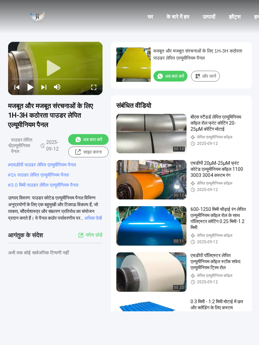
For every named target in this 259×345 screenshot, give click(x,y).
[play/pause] (30, 87)
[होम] (37, 17)
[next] (44, 87)
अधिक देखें (93, 218)
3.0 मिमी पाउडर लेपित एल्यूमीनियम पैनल (44, 185)
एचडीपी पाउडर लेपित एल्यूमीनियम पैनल (43, 164)
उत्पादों (209, 17)
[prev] (17, 87)
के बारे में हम (178, 17)
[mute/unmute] (57, 87)
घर (150, 17)
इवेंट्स (235, 17)
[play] (55, 68)
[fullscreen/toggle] (93, 87)
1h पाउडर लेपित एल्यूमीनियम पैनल (40, 175)
